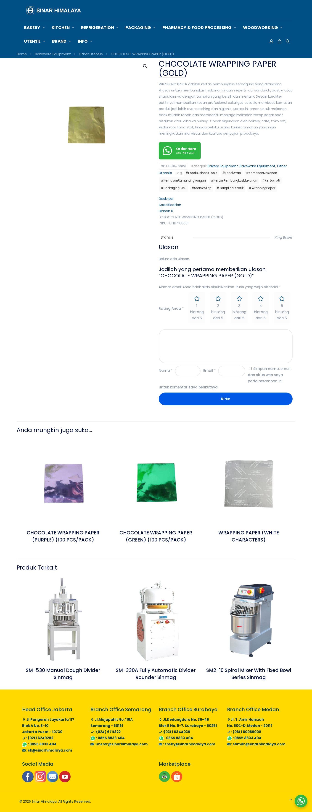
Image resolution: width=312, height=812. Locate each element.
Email (209, 370)
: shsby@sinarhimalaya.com (188, 744)
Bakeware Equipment (53, 54)
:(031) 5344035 (176, 731)
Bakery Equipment (223, 166)
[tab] (226, 198)
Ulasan (166, 210)
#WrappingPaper (262, 188)
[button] (145, 66)
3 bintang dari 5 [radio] (239, 312)
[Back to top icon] (291, 799)
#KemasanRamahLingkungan (183, 180)
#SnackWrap (201, 188)
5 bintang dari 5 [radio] (282, 312)
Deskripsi (166, 198)
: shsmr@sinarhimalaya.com (121, 744)
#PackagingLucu (173, 188)
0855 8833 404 (42, 744)
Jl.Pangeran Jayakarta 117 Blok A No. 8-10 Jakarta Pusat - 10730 (48, 725)
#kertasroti (271, 180)
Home (22, 54)
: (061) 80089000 (245, 731)
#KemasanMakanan (261, 173)
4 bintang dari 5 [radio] (261, 312)
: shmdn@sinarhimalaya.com (257, 744)
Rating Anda (171, 308)
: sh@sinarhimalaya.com (49, 750)
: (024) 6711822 (107, 731)
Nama (166, 370)
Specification (170, 204)
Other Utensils (91, 54)
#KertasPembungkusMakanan (234, 180)
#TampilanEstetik (230, 188)
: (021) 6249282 (39, 738)
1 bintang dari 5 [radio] (197, 312)
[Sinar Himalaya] (53, 10)
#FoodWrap (231, 173)
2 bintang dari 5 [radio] (218, 312)
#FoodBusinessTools (201, 173)
